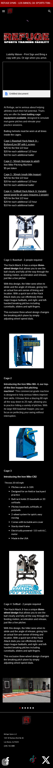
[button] (3, 11)
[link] (26, 80)
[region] (26, 3)
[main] (26, 56)
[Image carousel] (26, 693)
